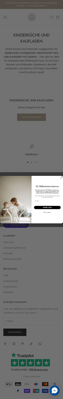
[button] (55, 390)
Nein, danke (47, 212)
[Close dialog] (61, 178)
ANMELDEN (47, 207)
